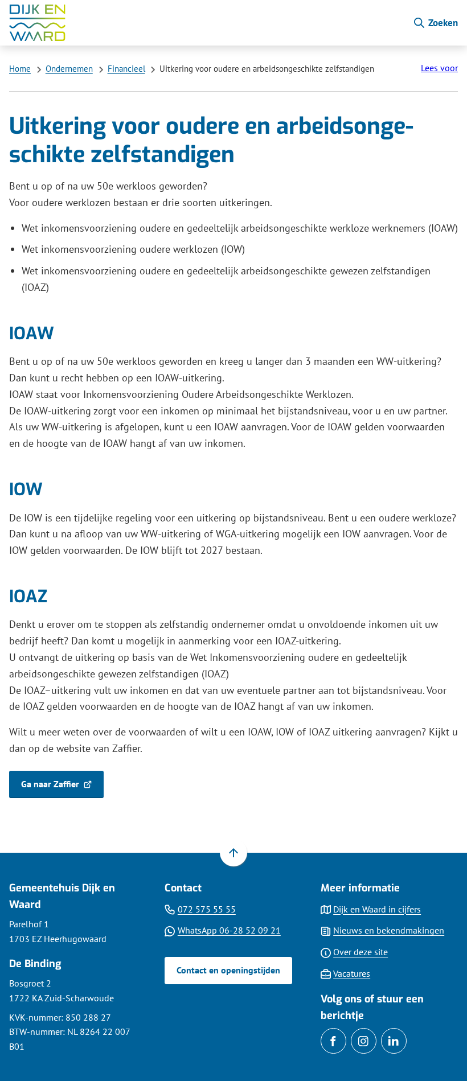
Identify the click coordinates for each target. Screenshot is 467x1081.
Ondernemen (69, 68)
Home (20, 68)
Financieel (126, 68)
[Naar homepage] (206, 23)
